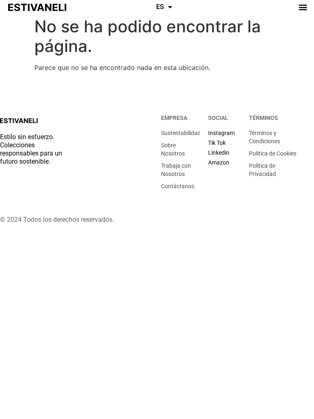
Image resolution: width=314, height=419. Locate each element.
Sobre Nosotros (173, 149)
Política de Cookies (272, 153)
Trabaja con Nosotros (176, 169)
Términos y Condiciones (264, 137)
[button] (303, 7)
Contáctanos (177, 186)
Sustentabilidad (180, 133)
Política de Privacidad (262, 169)
